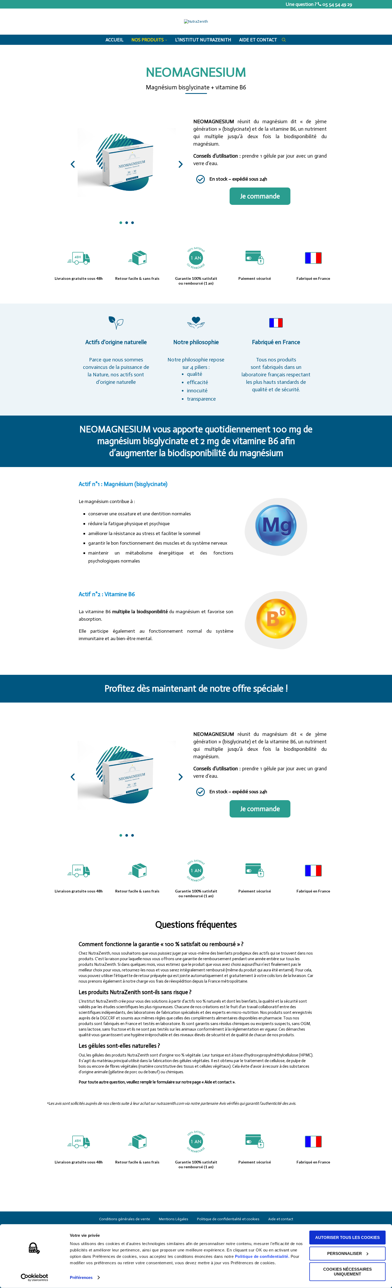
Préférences (81, 1277)
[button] (72, 164)
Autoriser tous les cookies (347, 1237)
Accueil (114, 39)
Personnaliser (344, 1253)
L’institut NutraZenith (203, 39)
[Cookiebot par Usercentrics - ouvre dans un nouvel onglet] (34, 1278)
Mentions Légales (173, 1219)
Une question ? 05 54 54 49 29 (319, 4)
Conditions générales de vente (124, 1219)
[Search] (283, 40)
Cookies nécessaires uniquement (347, 1271)
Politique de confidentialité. (262, 1256)
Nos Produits (147, 39)
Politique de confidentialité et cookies (228, 1219)
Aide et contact (258, 39)
